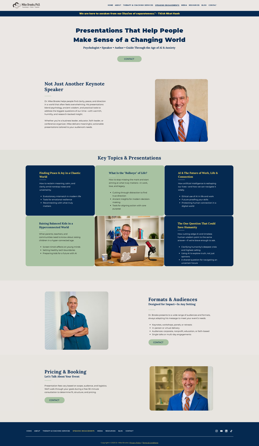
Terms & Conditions (150, 443)
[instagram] (216, 431)
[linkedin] (226, 431)
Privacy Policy (135, 443)
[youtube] (221, 431)
